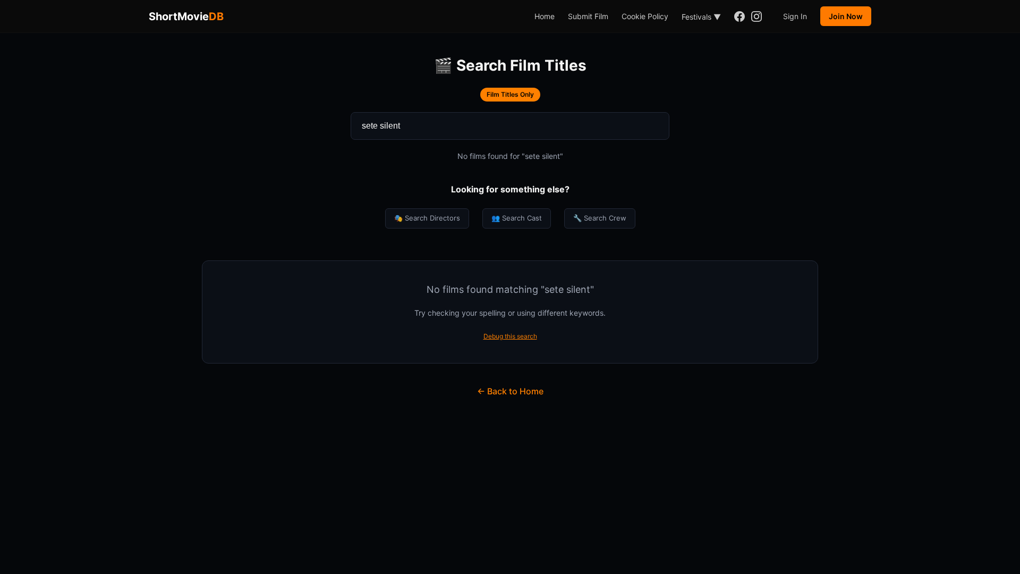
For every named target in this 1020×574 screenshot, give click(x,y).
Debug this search (510, 336)
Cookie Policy (645, 16)
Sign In (795, 16)
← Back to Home (510, 391)
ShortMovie (186, 16)
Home (544, 16)
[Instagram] (756, 16)
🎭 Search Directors (427, 218)
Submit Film (588, 16)
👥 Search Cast (516, 218)
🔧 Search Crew (599, 218)
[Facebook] (739, 16)
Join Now (846, 16)
